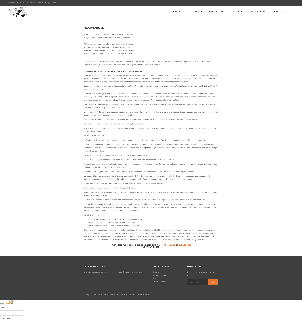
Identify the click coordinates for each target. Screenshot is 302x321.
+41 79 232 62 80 (167, 245)
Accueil (199, 12)
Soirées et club (179, 12)
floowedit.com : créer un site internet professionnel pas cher (129, 294)
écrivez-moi (185, 245)
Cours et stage (258, 12)
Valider (213, 282)
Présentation (216, 12)
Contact (278, 12)
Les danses (236, 12)
